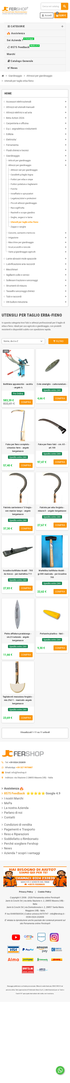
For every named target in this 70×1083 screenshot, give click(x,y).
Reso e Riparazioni (16, 834)
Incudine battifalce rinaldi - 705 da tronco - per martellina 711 (18, 572)
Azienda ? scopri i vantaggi (22, 853)
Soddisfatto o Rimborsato (21, 839)
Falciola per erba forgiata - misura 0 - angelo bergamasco (52, 509)
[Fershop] (15, 10)
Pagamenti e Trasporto (19, 829)
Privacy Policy (26, 892)
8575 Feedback (15, 793)
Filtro (59, 341)
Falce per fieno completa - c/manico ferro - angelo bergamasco (18, 447)
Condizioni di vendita (18, 824)
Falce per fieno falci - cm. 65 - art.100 (52, 446)
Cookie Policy (44, 892)
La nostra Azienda (16, 808)
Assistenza (11, 788)
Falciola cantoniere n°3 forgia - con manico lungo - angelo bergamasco (18, 510)
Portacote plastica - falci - (52, 634)
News (8, 848)
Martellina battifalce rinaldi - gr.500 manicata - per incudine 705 (52, 574)
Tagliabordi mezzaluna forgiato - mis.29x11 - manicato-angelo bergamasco (18, 700)
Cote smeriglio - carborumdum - (52, 384)
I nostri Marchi (13, 798)
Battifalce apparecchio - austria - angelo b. (18, 386)
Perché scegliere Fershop (21, 843)
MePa (8, 803)
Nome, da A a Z (11, 341)
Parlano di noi (13, 812)
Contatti (9, 817)
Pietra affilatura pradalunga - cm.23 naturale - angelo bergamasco (17, 637)
